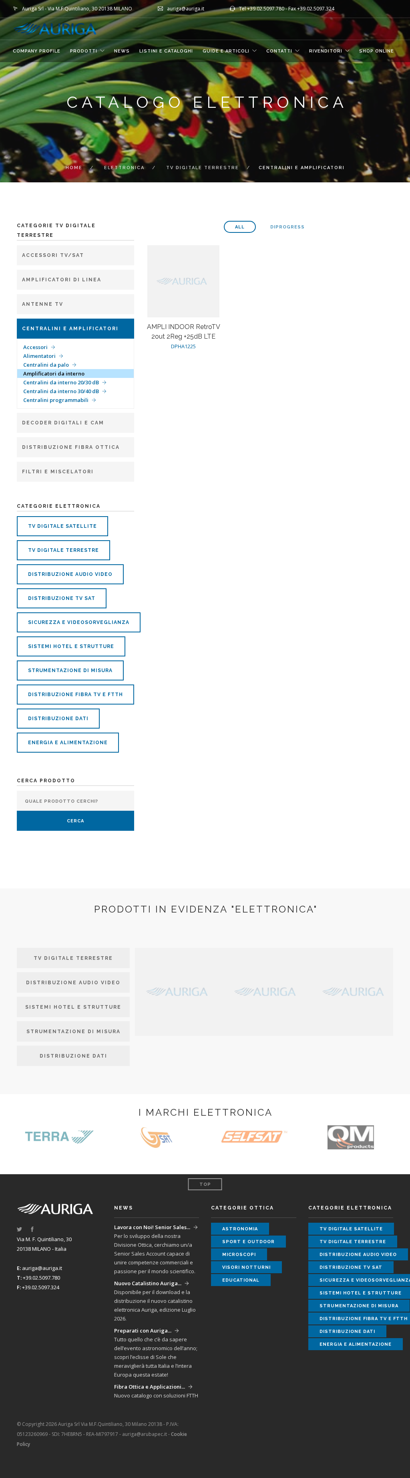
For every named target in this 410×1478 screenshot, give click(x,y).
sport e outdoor (248, 1241)
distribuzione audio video (70, 574)
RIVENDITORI (325, 51)
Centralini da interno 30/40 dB (61, 391)
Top (205, 1184)
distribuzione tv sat (61, 598)
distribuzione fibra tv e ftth (75, 694)
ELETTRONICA (124, 167)
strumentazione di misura (70, 670)
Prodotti (83, 51)
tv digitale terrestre (202, 167)
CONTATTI (279, 51)
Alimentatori (39, 355)
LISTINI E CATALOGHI (166, 51)
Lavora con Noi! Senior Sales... (152, 1227)
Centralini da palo (46, 364)
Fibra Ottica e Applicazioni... (149, 1386)
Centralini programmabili (55, 400)
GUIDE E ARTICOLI (226, 51)
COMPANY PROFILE (36, 51)
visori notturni (246, 1267)
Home (74, 167)
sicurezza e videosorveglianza (78, 622)
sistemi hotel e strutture (71, 646)
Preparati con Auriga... (142, 1330)
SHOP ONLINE (376, 51)
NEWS (122, 51)
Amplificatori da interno (53, 373)
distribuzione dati (58, 718)
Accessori (35, 347)
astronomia (240, 1229)
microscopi (239, 1254)
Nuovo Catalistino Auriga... (147, 1283)
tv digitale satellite (62, 526)
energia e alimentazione (68, 742)
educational (240, 1280)
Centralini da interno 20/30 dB (61, 382)
